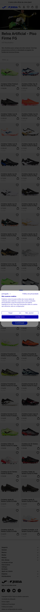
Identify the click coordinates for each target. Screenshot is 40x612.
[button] (6, 294)
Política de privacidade (30, 294)
